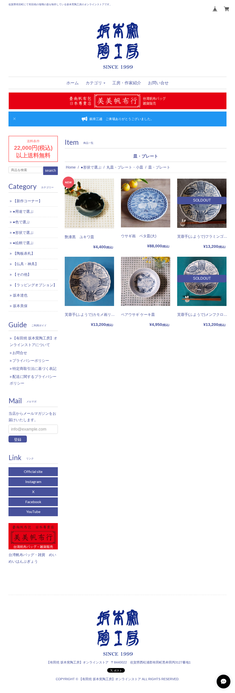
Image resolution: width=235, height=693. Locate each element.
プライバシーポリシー (30, 361)
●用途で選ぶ (23, 211)
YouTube (33, 511)
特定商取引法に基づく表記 (34, 369)
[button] (95, 83)
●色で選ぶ (21, 222)
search (50, 170)
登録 (17, 440)
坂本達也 (20, 295)
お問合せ (19, 353)
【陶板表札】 (24, 253)
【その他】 (22, 274)
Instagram (33, 481)
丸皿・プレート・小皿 (124, 167)
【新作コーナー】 (27, 201)
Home (71, 167)
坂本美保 (20, 306)
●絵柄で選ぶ (23, 243)
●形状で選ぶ (91, 167)
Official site (33, 471)
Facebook (33, 501)
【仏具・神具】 (26, 264)
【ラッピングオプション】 (35, 285)
